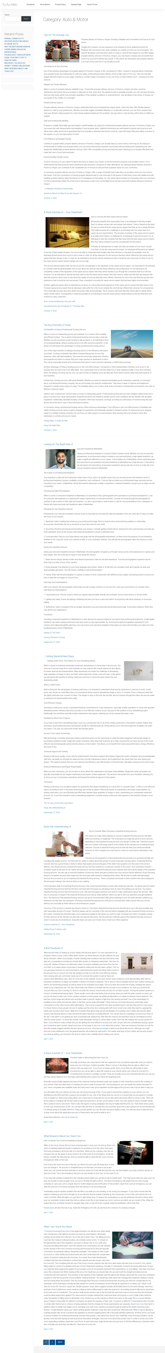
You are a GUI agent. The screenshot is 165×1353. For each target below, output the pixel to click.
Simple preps (49, 1208)
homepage (104, 1028)
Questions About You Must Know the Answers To (63, 193)
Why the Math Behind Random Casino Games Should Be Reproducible (17, 49)
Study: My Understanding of (54, 808)
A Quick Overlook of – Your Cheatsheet (59, 925)
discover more (99, 1025)
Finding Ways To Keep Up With (56, 421)
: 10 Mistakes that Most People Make (58, 189)
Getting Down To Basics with (55, 929)
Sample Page (76, 4)
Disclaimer (31, 4)
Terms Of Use (92, 4)
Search (7, 15)
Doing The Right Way (52, 425)
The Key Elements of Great (54, 637)
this (98, 1077)
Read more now (137, 1304)
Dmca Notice (45, 4)
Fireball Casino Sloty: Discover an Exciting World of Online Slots (16, 41)
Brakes (63, 1200)
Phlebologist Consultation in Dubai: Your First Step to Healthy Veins (17, 57)
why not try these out (69, 1117)
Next (61, 1343)
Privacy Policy (60, 4)
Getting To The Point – (52, 633)
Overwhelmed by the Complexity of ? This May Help (64, 306)
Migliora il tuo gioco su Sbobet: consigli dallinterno (17, 64)
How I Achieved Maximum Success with (59, 301)
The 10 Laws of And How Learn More (58, 803)
